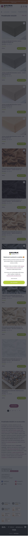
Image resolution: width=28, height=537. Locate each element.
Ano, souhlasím (14, 282)
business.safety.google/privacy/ (14, 275)
